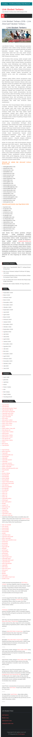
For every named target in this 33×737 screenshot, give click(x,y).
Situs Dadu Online (22, 649)
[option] (20, 4)
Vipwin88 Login (6, 513)
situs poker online (7, 420)
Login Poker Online (7, 431)
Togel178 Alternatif (7, 536)
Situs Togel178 (6, 451)
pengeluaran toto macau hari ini (11, 674)
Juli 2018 (5, 366)
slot (4, 389)
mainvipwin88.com (7, 454)
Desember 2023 (7, 302)
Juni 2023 (6, 312)
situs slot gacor (6, 568)
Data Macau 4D (6, 430)
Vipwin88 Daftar (6, 498)
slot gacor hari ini (7, 515)
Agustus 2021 (7, 346)
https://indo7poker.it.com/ (9, 421)
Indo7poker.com (7, 720)
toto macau (5, 526)
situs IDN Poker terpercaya (15, 631)
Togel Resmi (5, 449)
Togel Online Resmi (7, 481)
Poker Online (7, 387)
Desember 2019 (7, 361)
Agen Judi (6, 377)
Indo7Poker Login (7, 437)
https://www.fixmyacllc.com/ (10, 468)
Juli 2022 (6, 334)
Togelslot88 (5, 405)
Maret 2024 (6, 300)
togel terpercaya (7, 556)
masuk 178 (5, 505)
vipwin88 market (7, 460)
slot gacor (5, 570)
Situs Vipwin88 (6, 538)
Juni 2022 (6, 336)
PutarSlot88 (5, 470)
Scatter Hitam (6, 473)
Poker (5, 384)
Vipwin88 (5, 453)
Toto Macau (5, 485)
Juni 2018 (6, 368)
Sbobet (4, 573)
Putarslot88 (5, 528)
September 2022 (8, 329)
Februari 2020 (7, 358)
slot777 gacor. (26, 518)
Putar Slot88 (5, 478)
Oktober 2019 (7, 363)
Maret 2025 (6, 295)
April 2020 (6, 356)
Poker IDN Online (7, 423)
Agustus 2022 (7, 331)
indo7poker (5, 715)
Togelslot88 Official (7, 410)
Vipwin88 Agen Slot (7, 413)
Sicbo (3, 426)
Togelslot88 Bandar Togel (9, 408)
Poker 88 (4, 496)
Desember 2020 (8, 353)
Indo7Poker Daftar (7, 435)
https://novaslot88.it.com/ (9, 540)
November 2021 (7, 344)
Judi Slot (5, 382)
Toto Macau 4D (6, 438)
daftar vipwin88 (6, 466)
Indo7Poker (5, 433)
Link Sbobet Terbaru (12, 9)
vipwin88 (4, 458)
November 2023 (8, 305)
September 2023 (8, 309)
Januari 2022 (7, 341)
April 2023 (6, 314)
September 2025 (8, 292)
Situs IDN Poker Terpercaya (10, 621)
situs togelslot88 (7, 563)
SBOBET (4, 548)
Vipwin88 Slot (6, 561)
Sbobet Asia (5, 718)
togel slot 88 (5, 546)
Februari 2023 (7, 319)
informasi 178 (6, 507)
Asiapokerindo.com (7, 723)
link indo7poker (6, 502)
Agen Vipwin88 (6, 416)
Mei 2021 (6, 351)
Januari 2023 (7, 322)
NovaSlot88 (5, 488)
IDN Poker (5, 418)
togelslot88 (5, 456)
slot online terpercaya (8, 577)
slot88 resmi (5, 578)
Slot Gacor (5, 443)
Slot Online (6, 392)
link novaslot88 (6, 525)
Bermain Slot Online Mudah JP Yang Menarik (16, 283)
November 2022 (8, 324)
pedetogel (5, 541)
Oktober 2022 (7, 327)
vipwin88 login (6, 558)
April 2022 (6, 339)
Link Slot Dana (6, 535)
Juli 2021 (5, 349)
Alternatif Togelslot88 (8, 411)
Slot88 (4, 503)
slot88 (4, 533)
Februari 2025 (7, 297)
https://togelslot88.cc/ (8, 465)
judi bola (5, 379)
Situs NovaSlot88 (7, 486)
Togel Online (7, 394)
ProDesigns (21, 734)
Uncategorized (7, 396)
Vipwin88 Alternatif (7, 560)
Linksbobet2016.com (24, 241)
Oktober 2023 (7, 307)
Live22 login (19, 599)
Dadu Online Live (7, 425)
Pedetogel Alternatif (8, 483)
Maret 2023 (6, 317)
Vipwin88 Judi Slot (7, 415)
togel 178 (4, 491)
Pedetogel (5, 500)
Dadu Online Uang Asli (8, 428)
